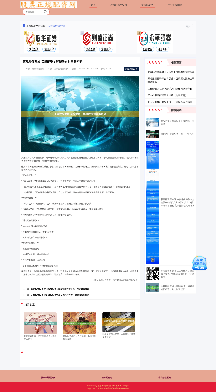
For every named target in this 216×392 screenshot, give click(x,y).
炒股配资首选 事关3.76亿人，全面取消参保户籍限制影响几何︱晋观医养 (177, 273)
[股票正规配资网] (48, 4)
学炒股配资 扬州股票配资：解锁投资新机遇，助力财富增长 (177, 288)
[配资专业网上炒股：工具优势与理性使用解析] (118, 321)
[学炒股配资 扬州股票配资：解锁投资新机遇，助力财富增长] (152, 287)
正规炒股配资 (131, 69)
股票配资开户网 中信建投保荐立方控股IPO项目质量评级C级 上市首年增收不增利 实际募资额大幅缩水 (177, 202)
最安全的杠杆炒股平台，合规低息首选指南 (170, 101)
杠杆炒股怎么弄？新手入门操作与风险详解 (170, 88)
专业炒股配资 (175, 4)
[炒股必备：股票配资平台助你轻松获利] (152, 122)
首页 (93, 4)
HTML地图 (124, 385)
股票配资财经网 (114, 388)
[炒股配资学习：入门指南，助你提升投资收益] (79, 322)
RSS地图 (115, 385)
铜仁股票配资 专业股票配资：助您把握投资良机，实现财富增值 (60, 288)
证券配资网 (147, 4)
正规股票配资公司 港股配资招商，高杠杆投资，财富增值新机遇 (60, 294)
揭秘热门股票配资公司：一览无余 (177, 133)
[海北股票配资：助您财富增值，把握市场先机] (40, 322)
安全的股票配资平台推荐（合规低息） (167, 95)
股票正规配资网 (118, 4)
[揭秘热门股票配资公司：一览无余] (152, 134)
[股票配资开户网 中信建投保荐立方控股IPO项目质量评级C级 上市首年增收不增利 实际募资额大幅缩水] (152, 202)
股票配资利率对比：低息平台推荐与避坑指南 (171, 72)
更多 (188, 26)
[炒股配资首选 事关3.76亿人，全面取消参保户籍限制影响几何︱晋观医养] (152, 273)
